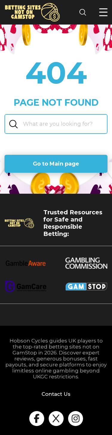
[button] (103, 12)
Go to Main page (56, 163)
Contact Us (56, 394)
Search (84, 12)
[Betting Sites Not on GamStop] (32, 12)
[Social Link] (36, 418)
